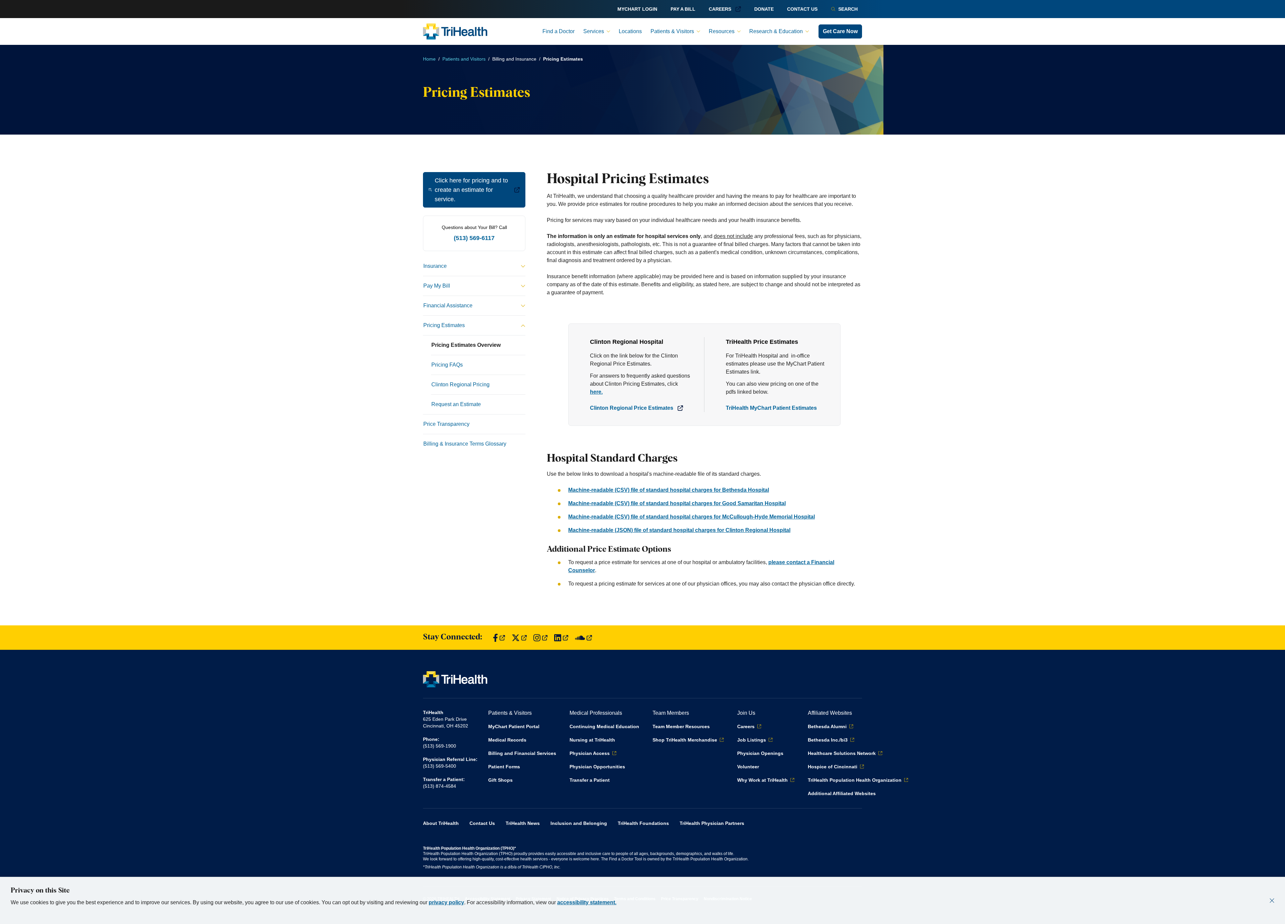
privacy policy (446, 902)
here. (596, 392)
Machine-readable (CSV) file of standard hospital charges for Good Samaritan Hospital (677, 503)
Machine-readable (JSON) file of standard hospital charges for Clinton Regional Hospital (679, 530)
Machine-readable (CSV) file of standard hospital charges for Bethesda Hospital (668, 490)
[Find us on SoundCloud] (583, 637)
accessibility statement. (586, 902)
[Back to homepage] (455, 31)
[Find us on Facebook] (499, 637)
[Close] (1272, 901)
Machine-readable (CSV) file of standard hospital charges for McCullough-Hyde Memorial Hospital (691, 517)
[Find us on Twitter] (519, 637)
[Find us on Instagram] (540, 637)
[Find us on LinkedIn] (561, 637)
